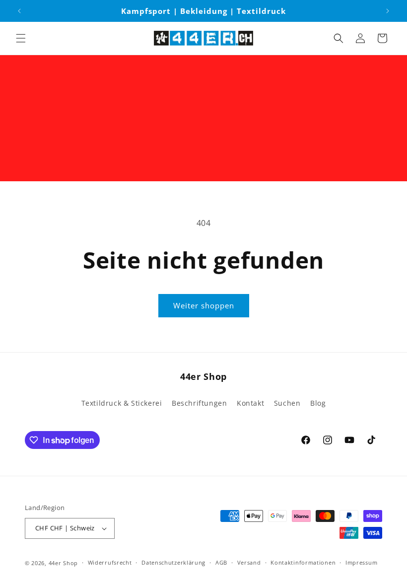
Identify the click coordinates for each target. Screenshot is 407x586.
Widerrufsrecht (110, 562)
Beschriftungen (199, 403)
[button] (21, 38)
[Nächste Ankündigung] (388, 11)
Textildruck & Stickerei (121, 403)
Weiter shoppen (203, 305)
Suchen (287, 403)
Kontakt (250, 403)
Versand (249, 562)
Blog (318, 403)
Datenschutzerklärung (173, 562)
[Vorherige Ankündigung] (19, 11)
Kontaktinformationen (303, 562)
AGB (221, 562)
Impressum (361, 562)
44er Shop (63, 563)
